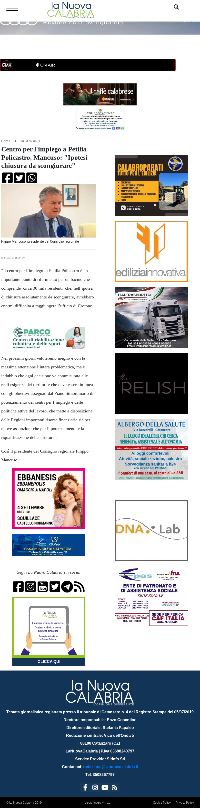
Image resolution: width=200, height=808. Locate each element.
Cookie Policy (162, 802)
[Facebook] (85, 788)
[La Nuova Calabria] (70, 10)
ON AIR (47, 65)
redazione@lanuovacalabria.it (110, 767)
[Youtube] (105, 788)
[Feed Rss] (115, 788)
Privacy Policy (185, 802)
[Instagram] (95, 788)
